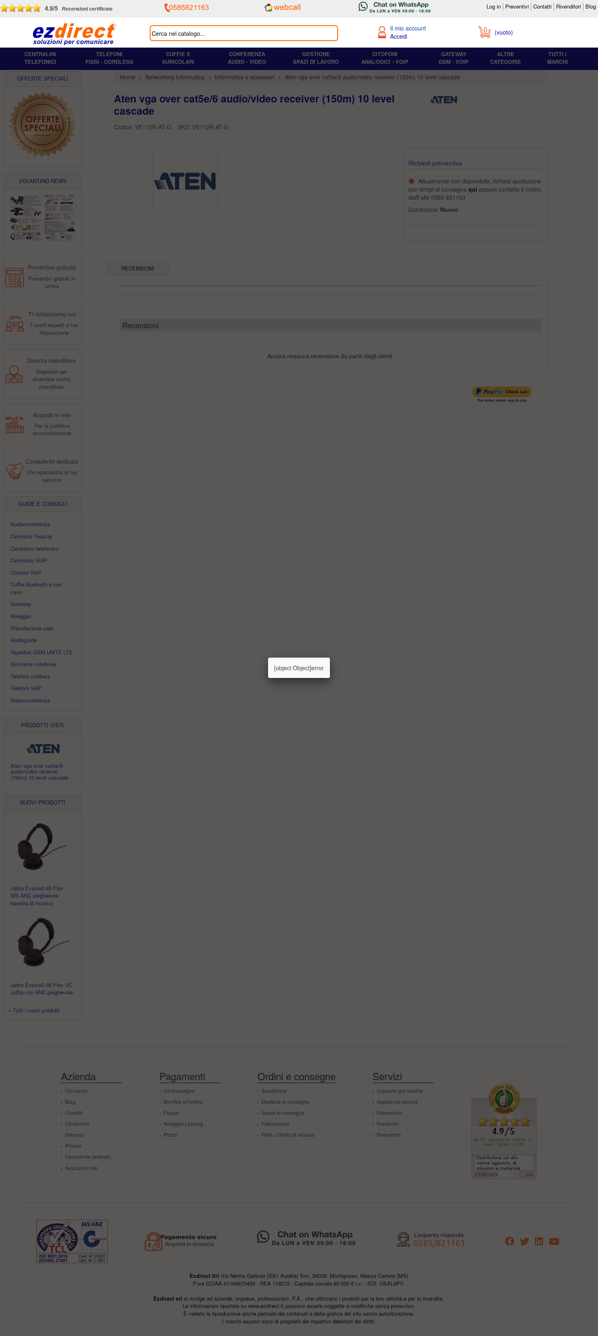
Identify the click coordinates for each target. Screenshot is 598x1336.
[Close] (330, 657)
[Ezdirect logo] (75, 35)
